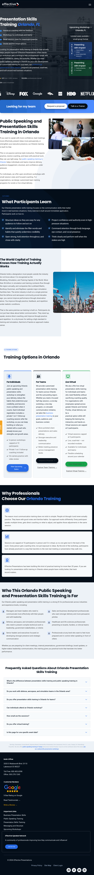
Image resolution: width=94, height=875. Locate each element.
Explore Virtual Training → (76, 471)
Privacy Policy (36, 865)
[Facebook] (69, 870)
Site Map (47, 865)
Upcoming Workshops (12, 829)
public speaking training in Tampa (32, 746)
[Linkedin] (84, 870)
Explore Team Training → (47, 467)
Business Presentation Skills (15, 815)
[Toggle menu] (90, 4)
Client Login (58, 865)
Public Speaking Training (13, 819)
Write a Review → (10, 805)
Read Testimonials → (12, 800)
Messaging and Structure (13, 826)
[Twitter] (74, 870)
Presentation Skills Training (14, 822)
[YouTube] (79, 870)
